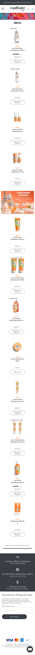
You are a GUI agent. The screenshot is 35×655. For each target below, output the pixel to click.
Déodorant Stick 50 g (17, 522)
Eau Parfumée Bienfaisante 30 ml (17, 90)
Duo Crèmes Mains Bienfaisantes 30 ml (17, 441)
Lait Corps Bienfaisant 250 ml (17, 481)
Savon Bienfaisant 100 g (17, 360)
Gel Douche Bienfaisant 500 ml (16, 319)
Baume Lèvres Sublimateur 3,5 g (17, 171)
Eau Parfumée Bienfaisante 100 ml (17, 49)
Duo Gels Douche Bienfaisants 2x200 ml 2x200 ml (17, 279)
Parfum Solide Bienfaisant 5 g (17, 130)
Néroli (17, 46)
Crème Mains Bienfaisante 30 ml (17, 400)
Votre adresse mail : (9, 606)
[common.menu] (3, 9)
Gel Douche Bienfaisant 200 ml (17, 238)
